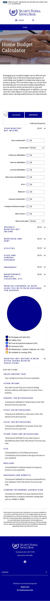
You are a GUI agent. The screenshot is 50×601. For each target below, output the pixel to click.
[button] (25, 129)
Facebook (25, 562)
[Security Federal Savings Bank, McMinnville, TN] (25, 12)
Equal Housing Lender (26, 590)
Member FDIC (25, 587)
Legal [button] (5, 572)
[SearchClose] (33, 20)
